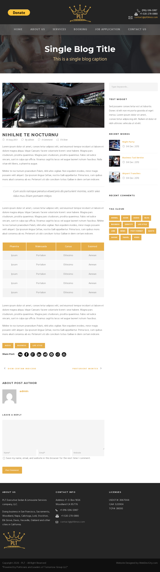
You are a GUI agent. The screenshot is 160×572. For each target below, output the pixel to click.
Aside (125, 218)
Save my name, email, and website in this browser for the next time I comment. (48, 458)
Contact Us (137, 29)
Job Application (107, 29)
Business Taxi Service (133, 158)
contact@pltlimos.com (146, 17)
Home (18, 29)
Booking (80, 29)
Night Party (128, 142)
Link (113, 231)
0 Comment (47, 139)
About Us (37, 29)
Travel (125, 237)
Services (59, 29)
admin (31, 139)
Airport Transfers (131, 173)
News (122, 231)
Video (136, 237)
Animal (114, 218)
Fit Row (64, 139)
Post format (136, 231)
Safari (114, 237)
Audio (8, 345)
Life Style (37, 345)
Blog (146, 218)
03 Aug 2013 (12, 139)
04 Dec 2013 (132, 147)
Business (21, 345)
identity (129, 224)
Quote (151, 231)
